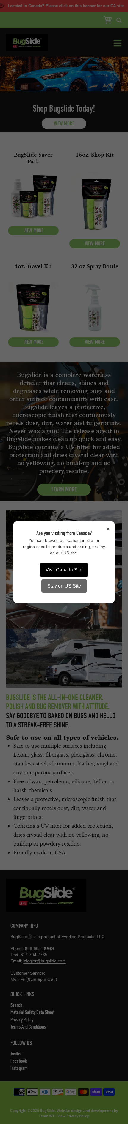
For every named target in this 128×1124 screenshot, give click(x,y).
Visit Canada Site (64, 569)
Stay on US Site (64, 585)
